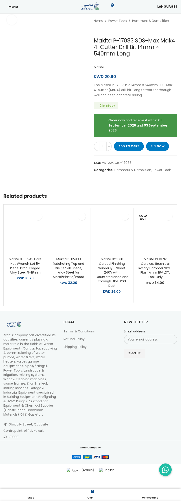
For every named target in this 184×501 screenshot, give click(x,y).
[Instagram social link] (142, 366)
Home (98, 20)
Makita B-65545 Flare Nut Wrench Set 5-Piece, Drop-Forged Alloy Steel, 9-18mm (25, 266)
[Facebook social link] (131, 366)
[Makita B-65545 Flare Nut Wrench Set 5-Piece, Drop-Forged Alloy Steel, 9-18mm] (25, 232)
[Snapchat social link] (164, 366)
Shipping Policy (75, 347)
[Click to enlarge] (12, 20)
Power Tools (117, 20)
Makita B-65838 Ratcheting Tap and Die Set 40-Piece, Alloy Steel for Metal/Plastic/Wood (68, 268)
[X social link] (136, 366)
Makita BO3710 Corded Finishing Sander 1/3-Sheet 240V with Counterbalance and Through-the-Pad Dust (112, 272)
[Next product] (107, 30)
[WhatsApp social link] (159, 366)
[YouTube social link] (148, 366)
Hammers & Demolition (150, 20)
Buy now (157, 146)
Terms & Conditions (79, 331)
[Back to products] (102, 30)
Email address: (135, 331)
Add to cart (128, 146)
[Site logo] (90, 6)
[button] (38, 216)
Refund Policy (74, 339)
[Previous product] (96, 30)
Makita (99, 67)
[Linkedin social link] (153, 366)
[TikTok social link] (170, 366)
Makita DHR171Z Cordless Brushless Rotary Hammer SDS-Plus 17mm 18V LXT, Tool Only (155, 268)
